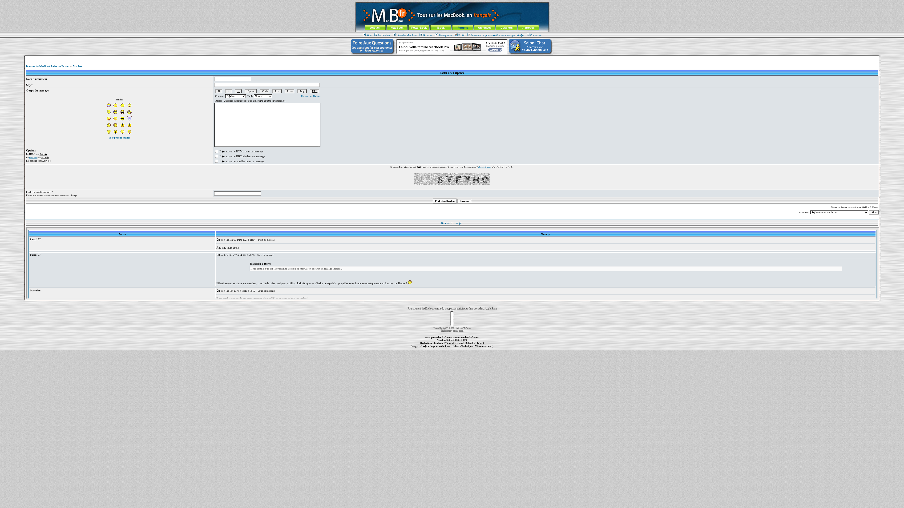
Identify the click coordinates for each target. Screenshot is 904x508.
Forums (463, 27)
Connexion (536, 35)
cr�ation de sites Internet (482, 348)
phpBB (445, 328)
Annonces (485, 27)
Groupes (427, 35)
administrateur (484, 167)
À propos (528, 27)
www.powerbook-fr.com (438, 337)
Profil (461, 35)
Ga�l (423, 346)
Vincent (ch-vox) (454, 342)
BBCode (33, 157)
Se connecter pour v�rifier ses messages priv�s (497, 35)
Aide (368, 35)
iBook (441, 27)
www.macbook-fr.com (466, 337)
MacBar (77, 66)
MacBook (397, 27)
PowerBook (419, 27)
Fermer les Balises (310, 96)
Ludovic (438, 342)
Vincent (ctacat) (484, 346)
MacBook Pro (435, 348)
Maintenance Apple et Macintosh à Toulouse (459, 348)
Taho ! (480, 342)
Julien (455, 346)
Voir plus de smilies (119, 137)
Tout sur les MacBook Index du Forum (47, 66)
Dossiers (506, 27)
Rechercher (384, 35)
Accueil (375, 27)
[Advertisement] (452, 58)
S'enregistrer (445, 35)
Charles (470, 342)
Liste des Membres (406, 35)
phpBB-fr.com (458, 330)
